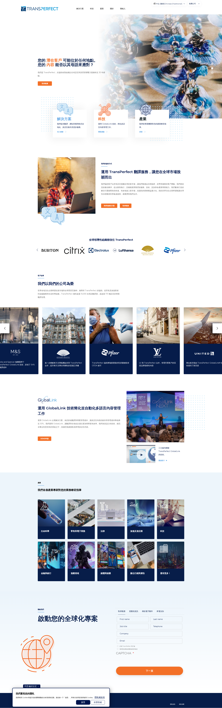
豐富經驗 (101, 132)
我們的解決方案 (109, 206)
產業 (102, 8)
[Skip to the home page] (39, 8)
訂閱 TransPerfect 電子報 (127, 646)
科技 (92, 8)
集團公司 (192, 4)
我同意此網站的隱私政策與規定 (128, 649)
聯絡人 (123, 8)
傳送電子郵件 (147, 611)
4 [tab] (212, 73)
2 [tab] (212, 64)
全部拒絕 (98, 702)
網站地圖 (181, 704)
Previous (37, 250)
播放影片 (162, 460)
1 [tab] (212, 60)
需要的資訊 (133, 611)
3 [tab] (212, 68)
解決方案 (80, 8)
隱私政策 (172, 704)
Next (184, 250)
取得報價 (45, 83)
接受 (83, 702)
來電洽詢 (160, 611)
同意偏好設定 (30, 686)
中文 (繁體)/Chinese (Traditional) (169, 4)
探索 (140, 132)
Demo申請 (44, 439)
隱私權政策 (100, 697)
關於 (112, 8)
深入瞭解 (60, 132)
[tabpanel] (158, 66)
